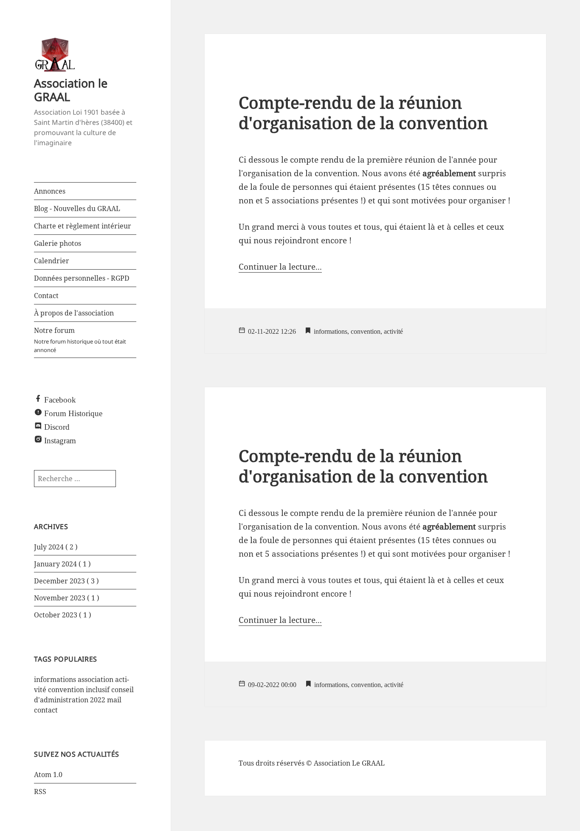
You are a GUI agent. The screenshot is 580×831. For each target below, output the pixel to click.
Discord (57, 426)
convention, (366, 330)
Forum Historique (73, 412)
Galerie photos (57, 243)
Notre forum (80, 340)
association (95, 679)
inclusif (98, 689)
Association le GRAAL (70, 89)
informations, (331, 330)
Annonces (49, 191)
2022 (97, 699)
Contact (46, 295)
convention (66, 689)
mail (114, 699)
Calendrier (51, 260)
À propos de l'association (74, 313)
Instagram (60, 439)
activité (393, 330)
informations (55, 679)
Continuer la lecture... (280, 266)
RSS (40, 791)
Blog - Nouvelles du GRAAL (77, 208)
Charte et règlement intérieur (82, 226)
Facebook (60, 398)
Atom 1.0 (48, 774)
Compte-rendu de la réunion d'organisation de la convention (363, 112)
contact (46, 710)
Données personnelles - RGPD (82, 278)
